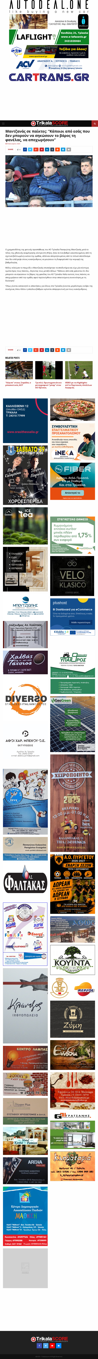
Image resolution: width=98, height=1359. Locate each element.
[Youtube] (52, 1345)
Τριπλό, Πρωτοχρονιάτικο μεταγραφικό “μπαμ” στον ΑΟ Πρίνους (48, 385)
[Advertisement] (49, 102)
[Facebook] (39, 1345)
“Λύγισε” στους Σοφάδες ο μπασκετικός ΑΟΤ (18, 383)
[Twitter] (45, 1345)
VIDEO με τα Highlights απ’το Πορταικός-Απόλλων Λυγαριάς (78, 385)
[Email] (58, 1345)
